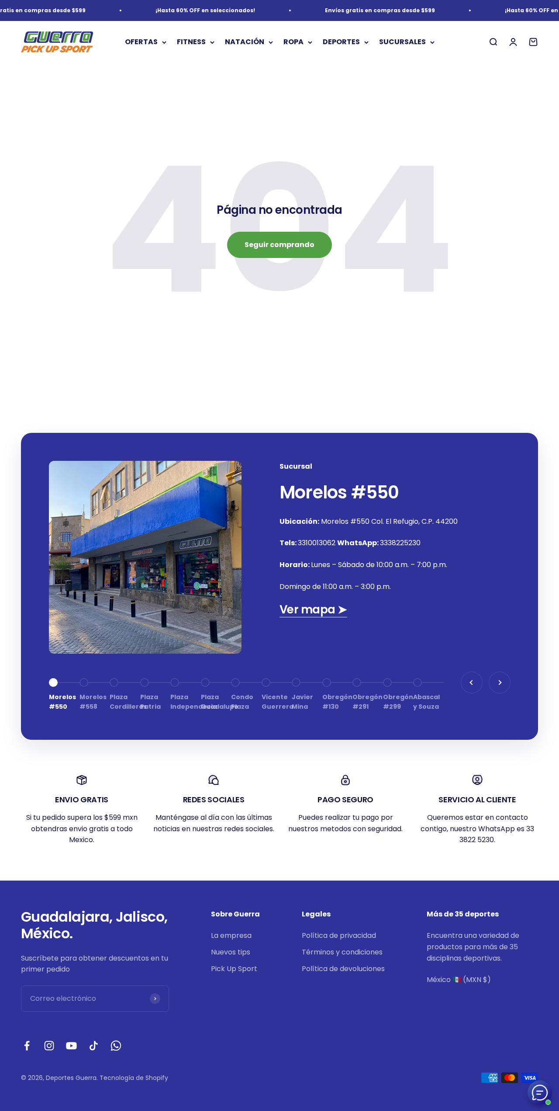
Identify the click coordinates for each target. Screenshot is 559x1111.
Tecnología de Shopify (134, 1077)
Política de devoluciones (343, 969)
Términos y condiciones (342, 952)
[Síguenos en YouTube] (71, 1046)
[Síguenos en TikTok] (94, 1046)
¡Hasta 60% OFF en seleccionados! (195, 10)
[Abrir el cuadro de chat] (540, 1092)
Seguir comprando (279, 245)
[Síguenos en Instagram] (49, 1046)
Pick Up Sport (234, 969)
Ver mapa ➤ (313, 609)
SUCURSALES (402, 42)
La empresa (231, 935)
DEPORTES (341, 42)
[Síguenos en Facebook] (27, 1046)
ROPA (293, 42)
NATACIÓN (244, 42)
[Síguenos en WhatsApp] (116, 1046)
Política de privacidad (339, 935)
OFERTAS (141, 42)
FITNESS (191, 42)
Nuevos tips (230, 952)
